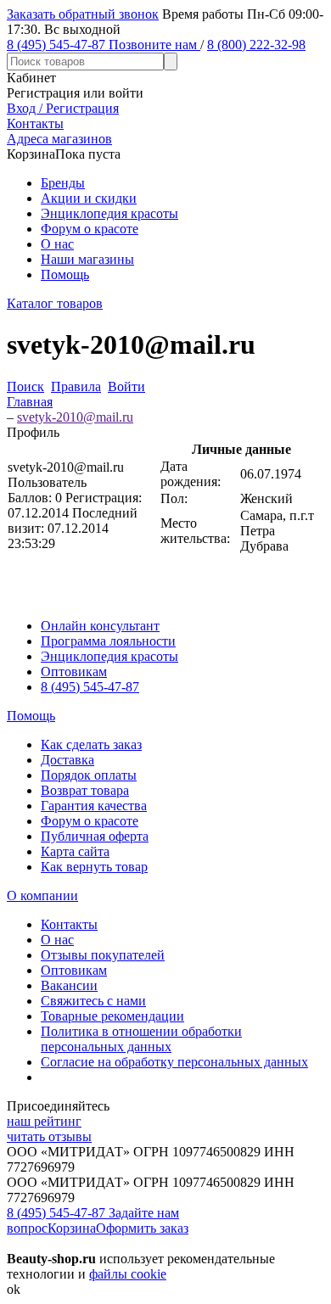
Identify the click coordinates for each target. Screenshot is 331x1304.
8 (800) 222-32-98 (256, 44)
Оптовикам (74, 671)
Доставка (67, 760)
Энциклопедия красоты (109, 213)
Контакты (69, 924)
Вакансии (69, 985)
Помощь (65, 274)
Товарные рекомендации (112, 1016)
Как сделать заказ (91, 744)
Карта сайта (75, 851)
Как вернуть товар (94, 866)
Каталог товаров (55, 303)
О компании (42, 895)
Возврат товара (85, 790)
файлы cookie (127, 1274)
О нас (57, 244)
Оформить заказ (142, 1228)
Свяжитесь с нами (93, 1000)
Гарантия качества (94, 805)
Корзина (72, 1228)
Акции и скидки (89, 198)
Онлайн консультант (100, 625)
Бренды (63, 183)
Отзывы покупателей (103, 955)
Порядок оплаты (89, 775)
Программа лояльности (108, 641)
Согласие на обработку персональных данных (174, 1062)
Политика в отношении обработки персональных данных (141, 1039)
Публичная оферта (95, 836)
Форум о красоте (89, 228)
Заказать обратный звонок (83, 14)
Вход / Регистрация (63, 108)
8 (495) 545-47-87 (90, 687)
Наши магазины (87, 259)
